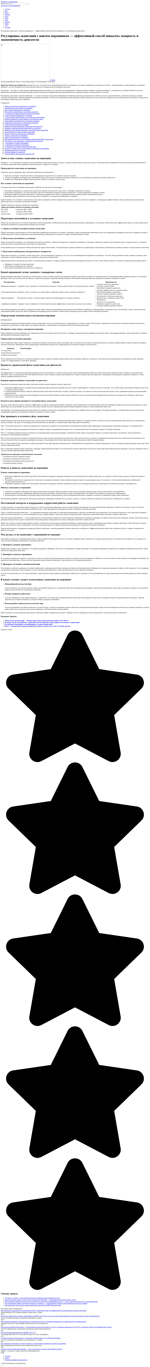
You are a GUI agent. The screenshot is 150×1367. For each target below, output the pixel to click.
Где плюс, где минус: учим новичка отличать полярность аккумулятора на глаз (32, 1298)
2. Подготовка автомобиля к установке (18, 115)
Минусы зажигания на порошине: (17, 137)
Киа (6, 20)
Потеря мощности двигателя (15, 152)
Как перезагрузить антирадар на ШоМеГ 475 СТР (18, 1332)
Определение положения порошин (17, 124)
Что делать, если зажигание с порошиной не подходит (24, 141)
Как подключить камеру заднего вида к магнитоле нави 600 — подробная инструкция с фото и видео (40, 1300)
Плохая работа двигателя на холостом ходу (20, 154)
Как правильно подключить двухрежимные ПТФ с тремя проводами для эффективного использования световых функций (43, 1310)
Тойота (7, 22)
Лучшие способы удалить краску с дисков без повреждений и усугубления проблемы (30, 1338)
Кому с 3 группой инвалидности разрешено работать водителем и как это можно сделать (37, 626)
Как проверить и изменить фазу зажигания (20, 132)
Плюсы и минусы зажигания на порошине (20, 134)
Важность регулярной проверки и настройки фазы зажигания (26, 130)
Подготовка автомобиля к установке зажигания (21, 112)
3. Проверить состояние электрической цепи (20, 146)
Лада (6, 16)
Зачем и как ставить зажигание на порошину (20, 106)
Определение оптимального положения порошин (22, 121)
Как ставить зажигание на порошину (18, 110)
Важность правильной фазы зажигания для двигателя (23, 126)
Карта (7, 1358)
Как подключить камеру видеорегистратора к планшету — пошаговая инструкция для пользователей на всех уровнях (46, 1303)
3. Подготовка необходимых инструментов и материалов (25, 117)
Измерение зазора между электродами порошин (21, 123)
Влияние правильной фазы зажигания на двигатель (23, 128)
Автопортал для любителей (10, 6)
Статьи (7, 9)
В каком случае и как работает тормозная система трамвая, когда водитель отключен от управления (42, 622)
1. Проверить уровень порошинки (17, 143)
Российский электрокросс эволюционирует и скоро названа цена (28, 624)
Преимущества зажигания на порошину (19, 108)
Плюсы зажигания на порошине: (16, 135)
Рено (6, 18)
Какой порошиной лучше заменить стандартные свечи (24, 119)
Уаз (6, 25)
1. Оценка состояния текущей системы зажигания (22, 114)
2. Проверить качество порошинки (17, 145)
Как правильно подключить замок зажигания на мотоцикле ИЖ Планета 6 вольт (33, 1305)
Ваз (6, 11)
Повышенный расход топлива (15, 150)
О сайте (7, 27)
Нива (7, 24)
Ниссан (7, 14)
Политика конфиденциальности (16, 1360)
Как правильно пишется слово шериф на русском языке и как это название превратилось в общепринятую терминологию (43, 1321)
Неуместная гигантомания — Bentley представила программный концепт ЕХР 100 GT (37, 620)
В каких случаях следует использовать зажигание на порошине (27, 148)
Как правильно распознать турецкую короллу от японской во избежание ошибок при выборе (33, 1343)
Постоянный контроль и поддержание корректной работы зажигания (29, 139)
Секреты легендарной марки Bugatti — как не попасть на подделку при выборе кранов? (31, 1349)
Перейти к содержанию (9, 2)
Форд (7, 13)
